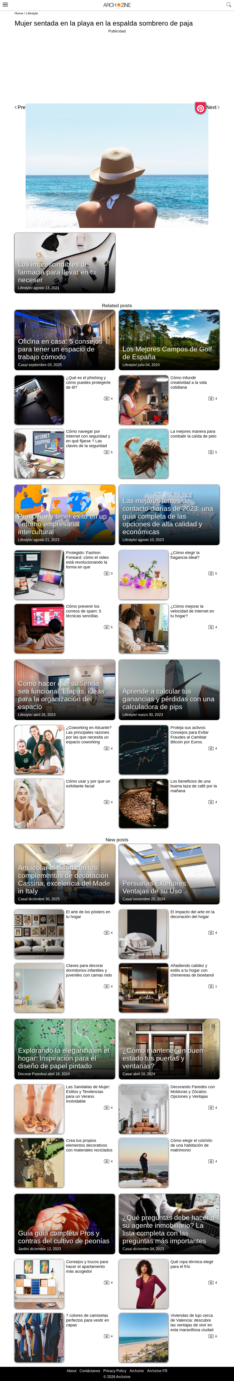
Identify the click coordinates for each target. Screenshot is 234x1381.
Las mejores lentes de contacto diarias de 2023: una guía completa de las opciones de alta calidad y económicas (167, 516)
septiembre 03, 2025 (45, 365)
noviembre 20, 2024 (149, 899)
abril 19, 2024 (59, 1074)
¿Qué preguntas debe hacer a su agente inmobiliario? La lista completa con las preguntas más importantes (168, 1229)
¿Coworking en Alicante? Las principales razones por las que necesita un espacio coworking (89, 734)
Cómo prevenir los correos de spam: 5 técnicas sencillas (83, 611)
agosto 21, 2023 (46, 540)
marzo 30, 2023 (150, 715)
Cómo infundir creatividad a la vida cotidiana (188, 382)
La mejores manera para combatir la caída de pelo (193, 433)
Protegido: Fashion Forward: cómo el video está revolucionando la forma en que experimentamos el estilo (89, 562)
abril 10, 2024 (144, 1074)
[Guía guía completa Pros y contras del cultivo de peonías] (65, 1223)
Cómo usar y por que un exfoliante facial (88, 783)
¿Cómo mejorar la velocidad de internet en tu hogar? (192, 611)
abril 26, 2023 (44, 715)
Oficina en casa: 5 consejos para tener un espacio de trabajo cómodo (60, 349)
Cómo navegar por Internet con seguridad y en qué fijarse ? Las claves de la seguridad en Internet (88, 441)
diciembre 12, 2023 (45, 1249)
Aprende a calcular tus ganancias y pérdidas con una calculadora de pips (168, 698)
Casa (22, 365)
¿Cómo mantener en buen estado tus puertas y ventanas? (162, 1058)
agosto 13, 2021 (46, 288)
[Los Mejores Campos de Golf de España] (169, 339)
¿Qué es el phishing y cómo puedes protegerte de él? (88, 382)
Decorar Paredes (32, 1074)
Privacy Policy (114, 1371)
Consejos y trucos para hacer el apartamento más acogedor (87, 1267)
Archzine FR (157, 1371)
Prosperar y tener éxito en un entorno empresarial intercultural (62, 524)
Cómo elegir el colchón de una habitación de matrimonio (191, 1145)
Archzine (137, 1371)
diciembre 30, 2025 (44, 899)
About (71, 1371)
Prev (23, 107)
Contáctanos (90, 1371)
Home (19, 13)
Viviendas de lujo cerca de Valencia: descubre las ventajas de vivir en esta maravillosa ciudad (191, 1322)
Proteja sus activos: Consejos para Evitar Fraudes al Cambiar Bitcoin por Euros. (189, 734)
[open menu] (4, 4)
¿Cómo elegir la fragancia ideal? (184, 555)
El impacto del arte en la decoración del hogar (192, 914)
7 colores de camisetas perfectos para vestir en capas (87, 1320)
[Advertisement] (117, 66)
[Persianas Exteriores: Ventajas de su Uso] (169, 873)
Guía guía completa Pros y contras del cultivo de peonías (63, 1237)
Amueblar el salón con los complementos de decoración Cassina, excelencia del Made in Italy (64, 879)
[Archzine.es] (117, 5)
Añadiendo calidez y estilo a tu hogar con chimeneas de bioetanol (192, 970)
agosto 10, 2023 (151, 540)
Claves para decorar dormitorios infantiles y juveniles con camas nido (89, 970)
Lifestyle (32, 13)
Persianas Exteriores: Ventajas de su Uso (155, 887)
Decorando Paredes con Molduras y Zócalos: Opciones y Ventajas (192, 1092)
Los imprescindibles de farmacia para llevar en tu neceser (57, 272)
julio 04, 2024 (149, 365)
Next (211, 107)
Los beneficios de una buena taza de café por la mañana (193, 786)
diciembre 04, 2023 (148, 1249)
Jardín (23, 1249)
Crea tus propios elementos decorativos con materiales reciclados (89, 1145)
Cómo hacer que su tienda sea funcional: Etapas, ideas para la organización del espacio (61, 695)
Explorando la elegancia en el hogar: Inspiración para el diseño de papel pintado (63, 1058)
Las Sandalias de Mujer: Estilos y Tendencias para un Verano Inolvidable (88, 1094)
